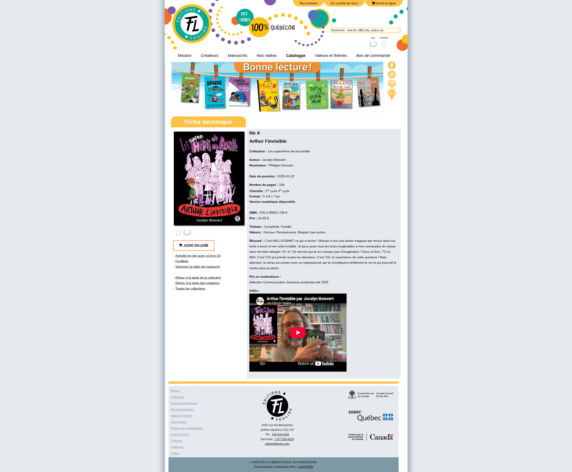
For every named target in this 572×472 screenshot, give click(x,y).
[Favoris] (179, 232)
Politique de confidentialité (187, 428)
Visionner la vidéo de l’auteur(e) (197, 266)
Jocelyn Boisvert (274, 159)
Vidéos (175, 453)
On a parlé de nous (344, 3)
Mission (184, 55)
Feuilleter (182, 261)
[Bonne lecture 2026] (277, 110)
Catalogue (295, 55)
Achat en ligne (385, 3)
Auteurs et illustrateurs (184, 403)
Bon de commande (373, 55)
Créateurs (210, 55)
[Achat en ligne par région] (392, 95)
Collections (177, 397)
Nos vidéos (267, 55)
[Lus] (187, 232)
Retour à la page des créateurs (197, 283)
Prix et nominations (182, 409)
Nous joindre (309, 3)
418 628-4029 (280, 434)
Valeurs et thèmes (331, 55)
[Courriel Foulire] (392, 75)
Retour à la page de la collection (198, 277)
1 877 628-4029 (284, 439)
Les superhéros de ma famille (289, 151)
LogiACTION (305, 466)
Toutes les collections (190, 288)
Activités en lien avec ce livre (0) (198, 255)
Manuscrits (237, 55)
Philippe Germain (281, 165)
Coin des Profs (180, 434)
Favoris (384, 37)
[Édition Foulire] (195, 26)
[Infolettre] (392, 84)
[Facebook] (392, 65)
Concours (177, 440)
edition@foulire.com (277, 443)
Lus (373, 37)
